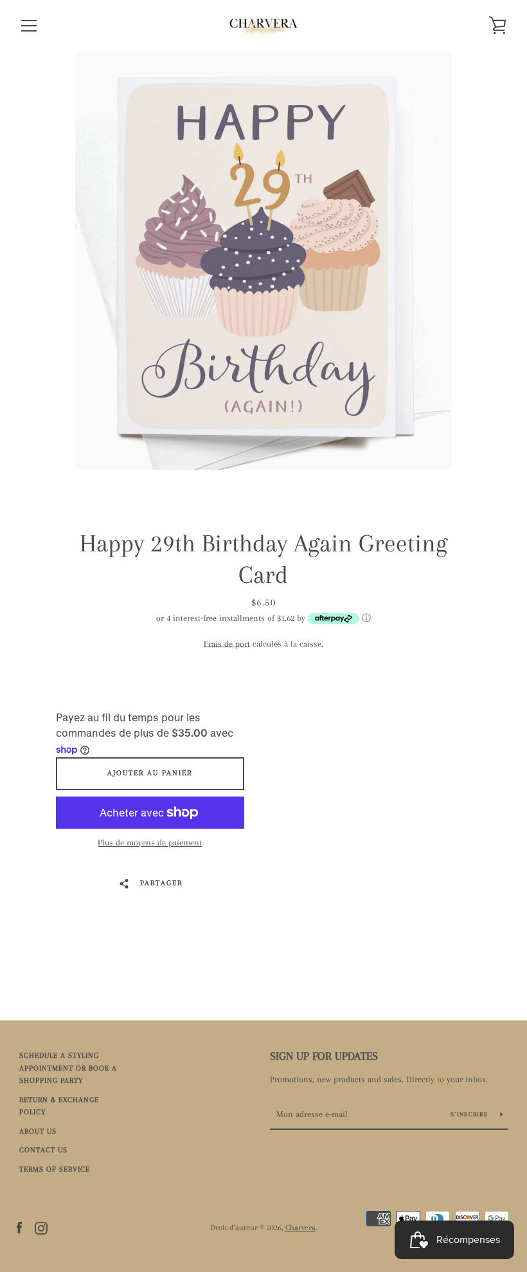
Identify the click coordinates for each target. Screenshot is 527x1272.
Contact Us (43, 1150)
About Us (38, 1131)
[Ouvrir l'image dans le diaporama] (263, 260)
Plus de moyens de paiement (150, 842)
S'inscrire (470, 1114)
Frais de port (227, 644)
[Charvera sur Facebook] (19, 1227)
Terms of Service (54, 1169)
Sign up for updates (324, 1055)
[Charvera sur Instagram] (41, 1227)
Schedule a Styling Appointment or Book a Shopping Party (68, 1068)
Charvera (300, 1227)
